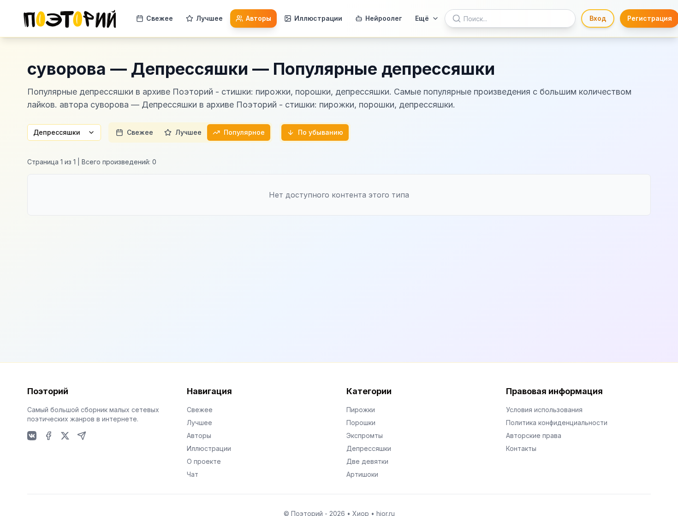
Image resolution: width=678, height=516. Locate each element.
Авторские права (533, 435)
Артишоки (362, 474)
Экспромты (364, 435)
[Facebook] (48, 435)
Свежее (159, 18)
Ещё (422, 18)
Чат (192, 474)
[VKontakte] (31, 435)
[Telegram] (81, 435)
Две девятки (367, 461)
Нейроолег (383, 18)
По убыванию (320, 132)
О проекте (204, 461)
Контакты (521, 448)
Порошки (360, 422)
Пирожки (360, 410)
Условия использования (544, 410)
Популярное (244, 132)
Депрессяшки (56, 132)
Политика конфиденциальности (556, 422)
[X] (65, 435)
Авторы (258, 18)
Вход (597, 18)
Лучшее (209, 18)
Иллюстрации (318, 18)
